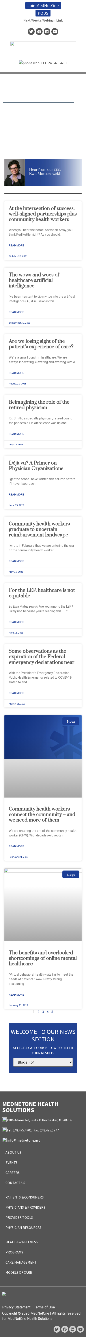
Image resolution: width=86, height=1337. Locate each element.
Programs (14, 1252)
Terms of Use (44, 1307)
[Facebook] (39, 31)
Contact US (15, 1182)
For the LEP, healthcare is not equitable (42, 593)
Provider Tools (19, 1217)
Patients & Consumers (25, 1197)
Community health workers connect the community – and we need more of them (42, 814)
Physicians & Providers (25, 1207)
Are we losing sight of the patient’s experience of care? (41, 344)
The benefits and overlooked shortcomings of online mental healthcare (43, 958)
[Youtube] (54, 31)
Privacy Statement (16, 1307)
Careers (13, 1172)
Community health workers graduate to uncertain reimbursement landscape (39, 529)
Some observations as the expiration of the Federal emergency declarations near (42, 656)
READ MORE (16, 245)
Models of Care (19, 1272)
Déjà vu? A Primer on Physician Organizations (36, 466)
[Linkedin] (47, 31)
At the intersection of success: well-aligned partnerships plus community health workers (43, 214)
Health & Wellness (22, 1242)
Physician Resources (23, 1227)
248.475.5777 (49, 1130)
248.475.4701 (57, 63)
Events (11, 1162)
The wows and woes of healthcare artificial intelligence (34, 280)
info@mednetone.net (23, 1140)
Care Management (21, 1262)
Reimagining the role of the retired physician (39, 405)
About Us (13, 1152)
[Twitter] (31, 31)
